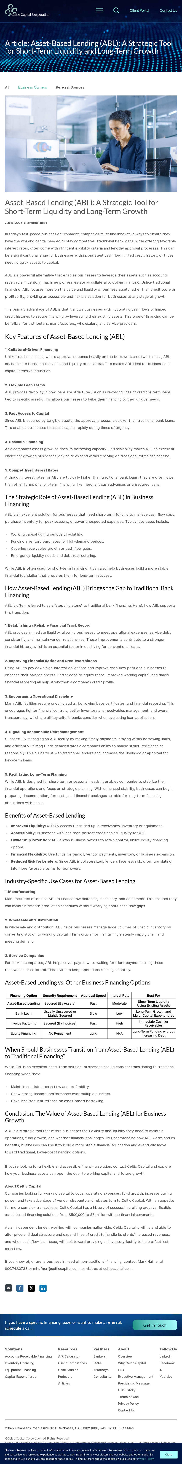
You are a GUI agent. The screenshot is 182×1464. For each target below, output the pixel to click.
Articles (64, 1383)
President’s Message (134, 1383)
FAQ (121, 1370)
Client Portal (139, 10)
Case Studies (68, 1370)
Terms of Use (128, 1397)
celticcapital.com (117, 1268)
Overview (125, 1356)
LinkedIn (166, 1356)
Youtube (166, 1376)
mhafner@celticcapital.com (56, 1268)
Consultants (102, 1376)
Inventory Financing (19, 1363)
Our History (126, 1390)
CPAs (97, 1363)
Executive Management (135, 1376)
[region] (91, 1453)
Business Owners (32, 87)
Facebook (167, 1363)
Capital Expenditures (20, 1376)
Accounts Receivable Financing (28, 1356)
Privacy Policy (128, 1403)
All (7, 87)
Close (168, 1454)
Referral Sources (70, 87)
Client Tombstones (72, 1363)
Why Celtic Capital (132, 1363)
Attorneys (101, 1370)
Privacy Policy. (145, 1458)
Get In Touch (155, 1325)
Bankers (99, 1356)
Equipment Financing (20, 1370)
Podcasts (65, 1376)
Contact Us (168, 10)
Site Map (127, 1428)
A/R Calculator (69, 1356)
